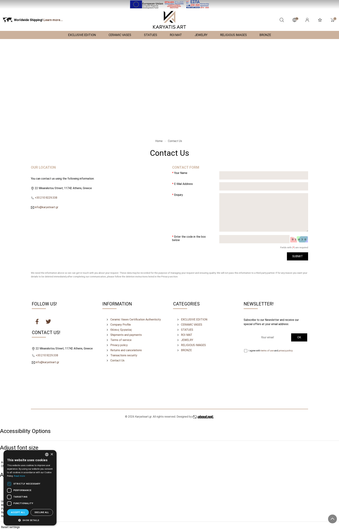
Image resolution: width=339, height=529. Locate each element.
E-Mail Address (183, 184)
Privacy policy (119, 345)
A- (2, 462)
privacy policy (286, 350)
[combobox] (47, 454)
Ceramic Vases (191, 324)
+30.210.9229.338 (46, 197)
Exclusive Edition (194, 319)
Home (159, 141)
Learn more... (53, 20)
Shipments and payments (126, 335)
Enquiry (178, 195)
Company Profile (120, 324)
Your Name (180, 173)
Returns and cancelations (126, 350)
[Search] (282, 20)
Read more (19, 476)
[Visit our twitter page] (48, 322)
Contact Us (175, 141)
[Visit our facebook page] (37, 322)
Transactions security (123, 355)
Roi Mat (186, 335)
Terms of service (121, 340)
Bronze (186, 350)
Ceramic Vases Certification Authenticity (135, 319)
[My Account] (307, 20)
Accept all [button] (18, 512)
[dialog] (30, 487)
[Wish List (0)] (320, 20)
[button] (30, 520)
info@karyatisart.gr (46, 207)
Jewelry (187, 340)
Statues (187, 329)
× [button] (51, 454)
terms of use (267, 350)
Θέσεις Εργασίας (121, 329)
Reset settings (10, 527)
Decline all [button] (42, 512)
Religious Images (193, 345)
